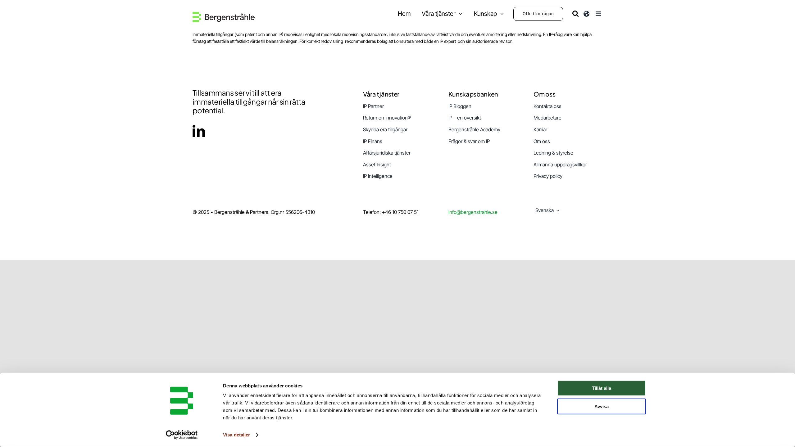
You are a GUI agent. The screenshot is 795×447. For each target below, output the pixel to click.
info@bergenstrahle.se (472, 212)
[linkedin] (199, 131)
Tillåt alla (601, 388)
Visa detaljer (236, 434)
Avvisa (601, 406)
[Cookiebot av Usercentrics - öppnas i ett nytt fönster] (182, 435)
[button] (575, 13)
